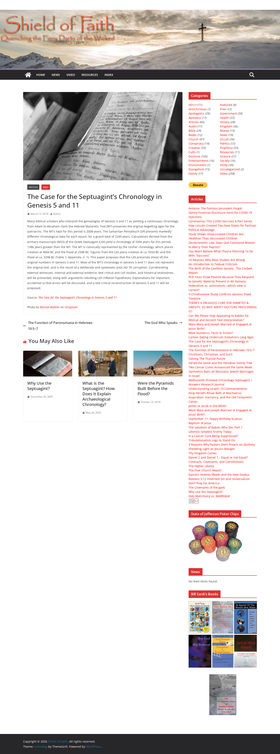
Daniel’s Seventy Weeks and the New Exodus (219, 474)
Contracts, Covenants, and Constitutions (216, 462)
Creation (194, 148)
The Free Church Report (205, 470)
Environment (197, 165)
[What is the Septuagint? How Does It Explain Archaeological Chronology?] (102, 353)
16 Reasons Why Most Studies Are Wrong (217, 260)
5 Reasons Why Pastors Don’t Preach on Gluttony (222, 444)
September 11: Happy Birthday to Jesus (215, 419)
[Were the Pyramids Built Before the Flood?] (157, 353)
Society (225, 161)
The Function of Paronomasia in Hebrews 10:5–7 (60, 325)
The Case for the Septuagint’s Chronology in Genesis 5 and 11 (77, 297)
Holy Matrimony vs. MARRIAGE (209, 496)
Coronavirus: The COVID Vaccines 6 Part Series (220, 221)
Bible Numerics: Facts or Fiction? (211, 333)
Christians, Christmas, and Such (211, 354)
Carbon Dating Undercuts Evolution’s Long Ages (221, 337)
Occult (224, 139)
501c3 (193, 105)
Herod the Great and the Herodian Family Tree (220, 363)
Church (194, 139)
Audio (193, 126)
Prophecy (226, 148)
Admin (57, 214)
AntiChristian (198, 109)
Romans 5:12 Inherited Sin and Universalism (219, 479)
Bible (45, 187)
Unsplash (71, 307)
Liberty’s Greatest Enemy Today (210, 432)
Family (193, 173)
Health (224, 118)
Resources (90, 75)
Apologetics (196, 113)
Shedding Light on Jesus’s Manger (212, 449)
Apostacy (195, 118)
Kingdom (226, 126)
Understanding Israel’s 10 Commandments (218, 389)
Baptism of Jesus (200, 423)
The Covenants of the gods (207, 487)
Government (228, 113)
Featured (226, 105)
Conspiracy (196, 143)
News (56, 75)
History (225, 122)
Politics (225, 143)
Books (193, 135)
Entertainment (198, 161)
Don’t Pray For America (204, 483)
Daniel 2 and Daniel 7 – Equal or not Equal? (218, 457)
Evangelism (196, 169)
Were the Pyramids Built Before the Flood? (156, 388)
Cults (192, 152)
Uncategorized (230, 169)
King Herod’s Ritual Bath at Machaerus (215, 393)
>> (196, 501)
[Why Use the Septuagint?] (47, 353)
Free (223, 109)
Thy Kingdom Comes (203, 453)
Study (224, 165)
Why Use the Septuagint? (39, 385)
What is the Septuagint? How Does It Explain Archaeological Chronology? (98, 393)
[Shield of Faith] (28, 75)
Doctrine (194, 156)
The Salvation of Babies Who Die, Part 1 (215, 427)
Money (224, 131)
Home (40, 75)
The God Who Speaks (161, 322)
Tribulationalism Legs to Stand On (212, 440)
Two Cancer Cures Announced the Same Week (220, 367)
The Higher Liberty (201, 466)
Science (225, 156)
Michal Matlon (50, 307)
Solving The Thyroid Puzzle (207, 359)
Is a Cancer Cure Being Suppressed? (213, 436)
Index (109, 75)
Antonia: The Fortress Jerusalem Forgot (215, 208)
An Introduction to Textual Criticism (213, 264)
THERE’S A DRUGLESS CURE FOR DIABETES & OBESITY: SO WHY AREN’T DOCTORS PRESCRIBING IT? (223, 307)
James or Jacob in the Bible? (208, 406)
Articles (33, 187)
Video (70, 75)
